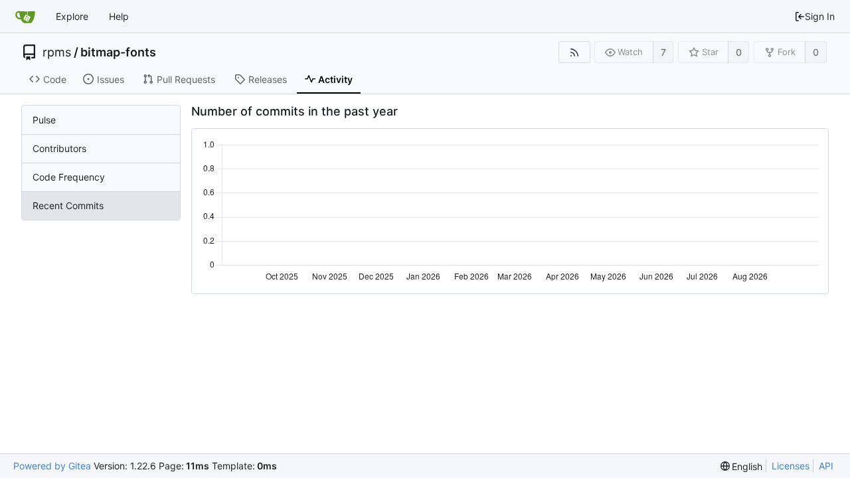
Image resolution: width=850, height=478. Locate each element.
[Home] (25, 17)
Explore (72, 16)
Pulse (44, 119)
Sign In (820, 16)
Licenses (790, 465)
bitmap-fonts (118, 52)
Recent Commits (68, 205)
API (826, 465)
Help (119, 16)
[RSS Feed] (574, 52)
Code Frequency (69, 177)
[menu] (742, 466)
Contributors (59, 148)
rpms (56, 52)
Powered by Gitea (52, 465)
